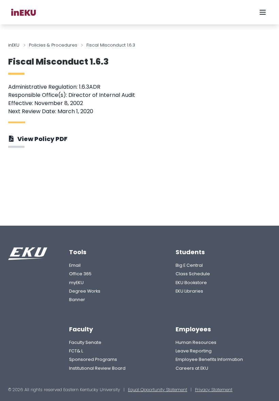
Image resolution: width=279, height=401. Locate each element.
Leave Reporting (194, 351)
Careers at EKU (192, 368)
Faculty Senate (85, 342)
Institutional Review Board (97, 368)
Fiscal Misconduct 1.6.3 (58, 62)
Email (75, 265)
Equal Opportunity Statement (157, 390)
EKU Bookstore (191, 282)
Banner (77, 299)
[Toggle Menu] (263, 12)
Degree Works (84, 291)
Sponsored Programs (93, 359)
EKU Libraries (189, 291)
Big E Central (189, 265)
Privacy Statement (213, 390)
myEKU (76, 282)
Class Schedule (193, 274)
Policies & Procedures (53, 45)
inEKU (13, 45)
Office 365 (80, 274)
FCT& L (76, 351)
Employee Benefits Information (209, 359)
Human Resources (196, 342)
